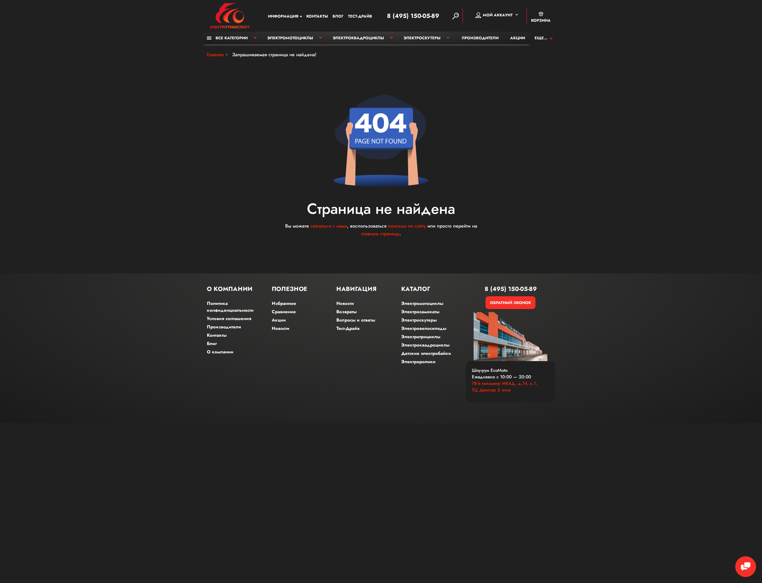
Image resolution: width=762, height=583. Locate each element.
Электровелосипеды (423, 328)
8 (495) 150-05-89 (413, 16)
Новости (280, 328)
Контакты (317, 16)
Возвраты (346, 311)
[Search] (455, 16)
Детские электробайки (426, 353)
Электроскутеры (422, 38)
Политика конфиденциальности (230, 307)
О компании (220, 352)
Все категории (231, 38)
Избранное (284, 303)
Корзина (541, 20)
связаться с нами (328, 225)
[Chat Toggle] (745, 566)
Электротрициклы (420, 336)
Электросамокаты (420, 311)
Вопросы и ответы (355, 320)
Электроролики (418, 361)
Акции (517, 38)
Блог (337, 16)
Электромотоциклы (290, 38)
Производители (480, 38)
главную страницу (380, 233)
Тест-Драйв (360, 16)
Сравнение (284, 311)
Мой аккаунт (498, 15)
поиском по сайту (407, 225)
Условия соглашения (229, 318)
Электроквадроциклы (358, 38)
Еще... (541, 38)
